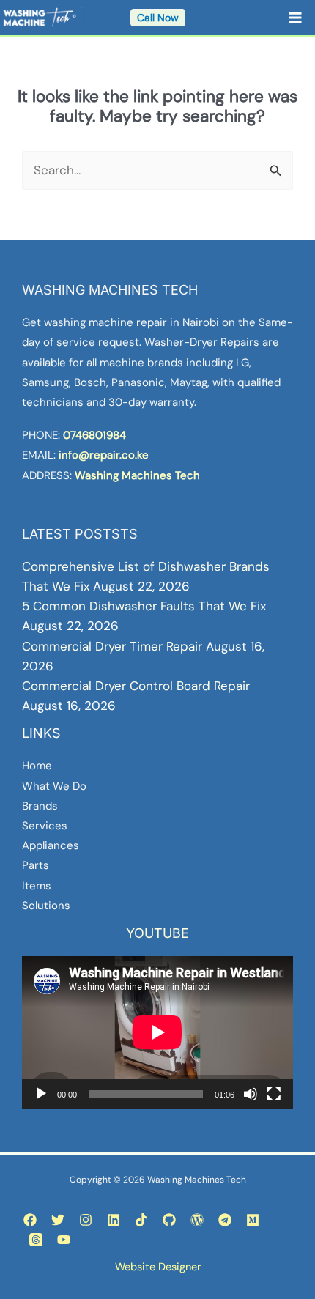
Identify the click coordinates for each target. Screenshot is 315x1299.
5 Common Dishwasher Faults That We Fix (144, 606)
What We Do (54, 786)
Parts (35, 865)
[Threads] (36, 1240)
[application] (157, 1032)
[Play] (41, 1094)
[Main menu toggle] (296, 17)
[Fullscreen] (274, 1094)
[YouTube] (64, 1240)
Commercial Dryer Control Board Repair (136, 686)
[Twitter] (58, 1220)
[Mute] (250, 1094)
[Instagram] (86, 1220)
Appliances (50, 845)
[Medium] (253, 1220)
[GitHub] (169, 1220)
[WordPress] (197, 1220)
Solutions (46, 905)
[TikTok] (141, 1220)
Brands (40, 806)
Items (36, 885)
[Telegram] (225, 1220)
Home (37, 765)
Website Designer (158, 1266)
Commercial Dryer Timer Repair (112, 646)
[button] (157, 17)
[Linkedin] (113, 1220)
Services (44, 825)
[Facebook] (30, 1220)
